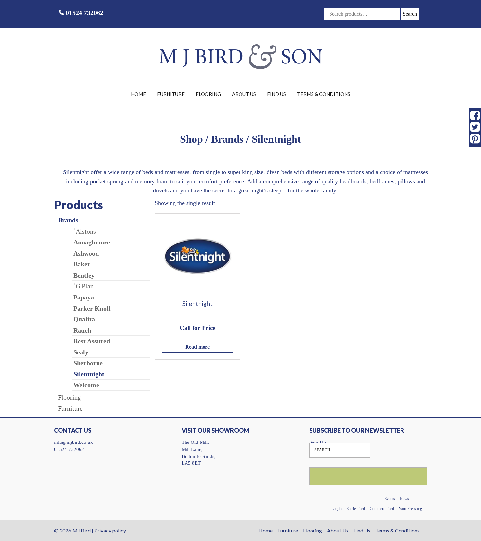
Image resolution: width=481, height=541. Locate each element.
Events (389, 498)
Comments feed (382, 508)
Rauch (82, 330)
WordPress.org (410, 508)
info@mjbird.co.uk (73, 442)
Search (410, 14)
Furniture (171, 94)
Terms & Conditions (323, 94)
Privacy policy (110, 530)
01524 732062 (83, 12)
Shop (191, 139)
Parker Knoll (92, 308)
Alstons (86, 231)
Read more (197, 347)
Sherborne (88, 363)
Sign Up (317, 442)
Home (138, 94)
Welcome (86, 384)
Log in (336, 508)
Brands (227, 139)
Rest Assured (91, 341)
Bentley (84, 275)
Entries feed (356, 508)
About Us (244, 94)
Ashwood (86, 253)
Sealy (80, 352)
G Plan (85, 286)
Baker (81, 264)
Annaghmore (91, 242)
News (404, 498)
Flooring (208, 94)
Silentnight (88, 374)
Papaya (83, 297)
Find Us (276, 94)
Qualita (84, 319)
